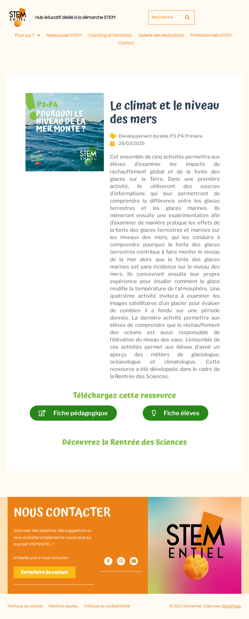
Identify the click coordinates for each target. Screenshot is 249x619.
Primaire (194, 136)
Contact (126, 43)
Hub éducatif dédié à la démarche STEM (75, 17)
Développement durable (143, 136)
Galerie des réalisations (161, 35)
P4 (180, 136)
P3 (173, 136)
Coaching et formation (110, 35)
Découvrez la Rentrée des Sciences (124, 442)
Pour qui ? (24, 35)
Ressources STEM (64, 35)
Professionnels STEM (210, 35)
